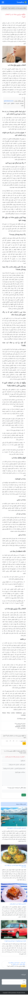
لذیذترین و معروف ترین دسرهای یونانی (18, 904)
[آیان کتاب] (22, 2)
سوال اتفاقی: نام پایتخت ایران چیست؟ (17, 788)
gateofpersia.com (8, 101)
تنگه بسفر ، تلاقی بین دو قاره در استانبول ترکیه (16, 828)
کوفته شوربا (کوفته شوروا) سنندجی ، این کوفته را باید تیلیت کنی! (15, 866)
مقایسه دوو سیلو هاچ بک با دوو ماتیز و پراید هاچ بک (15, 941)
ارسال (23, 795)
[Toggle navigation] (3, 2)
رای (24, 743)
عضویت (23, 986)
